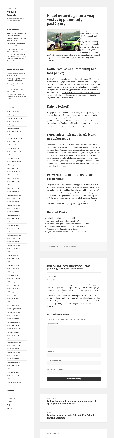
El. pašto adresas (54, 360)
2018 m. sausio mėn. (13, 305)
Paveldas (9, 408)
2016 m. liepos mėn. (13, 359)
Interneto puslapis (55, 369)
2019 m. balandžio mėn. (14, 262)
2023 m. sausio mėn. (13, 128)
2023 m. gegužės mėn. (13, 125)
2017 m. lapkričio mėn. (14, 309)
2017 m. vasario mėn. (13, 335)
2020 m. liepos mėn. (13, 212)
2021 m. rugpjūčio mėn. (14, 172)
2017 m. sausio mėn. (13, 339)
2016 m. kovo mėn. (13, 372)
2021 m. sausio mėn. (13, 192)
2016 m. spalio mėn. (13, 349)
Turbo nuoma (55, 55)
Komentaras (52, 324)
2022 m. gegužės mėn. (13, 148)
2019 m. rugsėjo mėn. (13, 245)
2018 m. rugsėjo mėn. (13, 279)
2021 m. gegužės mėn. (13, 182)
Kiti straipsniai (11, 398)
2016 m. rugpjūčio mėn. (14, 355)
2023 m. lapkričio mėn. (14, 115)
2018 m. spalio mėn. (13, 275)
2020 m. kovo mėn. (13, 225)
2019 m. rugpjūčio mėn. (14, 248)
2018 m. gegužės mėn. (13, 292)
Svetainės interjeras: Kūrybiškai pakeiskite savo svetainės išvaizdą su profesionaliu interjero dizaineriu (16, 57)
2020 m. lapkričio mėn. (14, 198)
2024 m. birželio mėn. (13, 111)
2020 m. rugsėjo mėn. (13, 205)
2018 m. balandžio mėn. (14, 295)
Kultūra (9, 402)
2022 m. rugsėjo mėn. (13, 135)
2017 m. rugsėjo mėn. (13, 312)
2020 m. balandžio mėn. (14, 222)
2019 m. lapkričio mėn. (14, 238)
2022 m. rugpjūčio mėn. (14, 138)
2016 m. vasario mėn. (13, 375)
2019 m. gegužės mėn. (13, 258)
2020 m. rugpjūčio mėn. (14, 208)
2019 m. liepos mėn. (13, 252)
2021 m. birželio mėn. (13, 178)
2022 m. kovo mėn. (13, 155)
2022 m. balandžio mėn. (14, 151)
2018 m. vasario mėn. (13, 302)
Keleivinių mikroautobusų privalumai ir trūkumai (16, 34)
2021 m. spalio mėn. (13, 168)
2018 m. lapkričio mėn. (14, 272)
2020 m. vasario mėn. (13, 228)
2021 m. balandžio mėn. (14, 185)
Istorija (9, 395)
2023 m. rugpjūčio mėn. (14, 118)
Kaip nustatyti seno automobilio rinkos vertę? (16, 45)
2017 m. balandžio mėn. (14, 329)
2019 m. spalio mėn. (13, 242)
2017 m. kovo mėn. (13, 332)
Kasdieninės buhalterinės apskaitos (16, 74)
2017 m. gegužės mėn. (13, 325)
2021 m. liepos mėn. (13, 175)
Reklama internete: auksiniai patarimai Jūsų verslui (16, 97)
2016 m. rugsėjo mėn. (13, 352)
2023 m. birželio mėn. (13, 121)
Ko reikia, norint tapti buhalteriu (15, 85)
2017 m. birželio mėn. (13, 322)
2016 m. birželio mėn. (13, 362)
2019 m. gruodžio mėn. (14, 235)
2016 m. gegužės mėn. (13, 365)
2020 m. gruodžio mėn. (14, 195)
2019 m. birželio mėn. (13, 255)
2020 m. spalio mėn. (13, 202)
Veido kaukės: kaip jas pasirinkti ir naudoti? (15, 50)
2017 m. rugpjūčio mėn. (14, 315)
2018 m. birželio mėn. (13, 289)
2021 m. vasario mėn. (13, 188)
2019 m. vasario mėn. (13, 265)
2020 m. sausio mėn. (13, 232)
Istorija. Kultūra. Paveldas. (12, 12)
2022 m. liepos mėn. (13, 141)
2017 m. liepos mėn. (13, 319)
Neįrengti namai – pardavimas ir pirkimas (16, 80)
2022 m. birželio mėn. (13, 145)
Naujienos (10, 405)
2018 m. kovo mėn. (13, 299)
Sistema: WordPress (53, 433)
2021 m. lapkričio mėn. (14, 165)
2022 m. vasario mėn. (13, 158)
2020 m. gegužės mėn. (13, 218)
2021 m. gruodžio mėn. (14, 162)
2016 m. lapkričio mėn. (14, 345)
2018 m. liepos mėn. (13, 285)
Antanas (65, 247)
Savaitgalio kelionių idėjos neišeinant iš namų (16, 39)
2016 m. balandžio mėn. (14, 369)
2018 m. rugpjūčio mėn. (14, 282)
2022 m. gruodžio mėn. (14, 131)
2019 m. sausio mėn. (13, 268)
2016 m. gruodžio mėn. (14, 342)
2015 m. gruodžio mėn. (14, 382)
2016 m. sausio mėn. (13, 379)
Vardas (50, 352)
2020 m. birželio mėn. (13, 215)
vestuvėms (51, 276)
